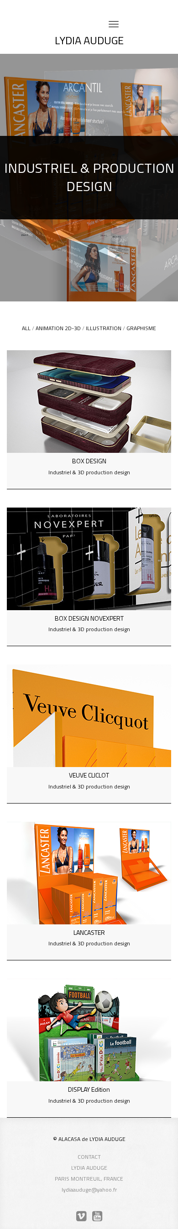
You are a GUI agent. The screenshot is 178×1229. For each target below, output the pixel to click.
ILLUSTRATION (103, 328)
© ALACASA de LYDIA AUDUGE (89, 1139)
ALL (26, 328)
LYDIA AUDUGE (89, 40)
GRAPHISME (141, 328)
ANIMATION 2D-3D (58, 328)
